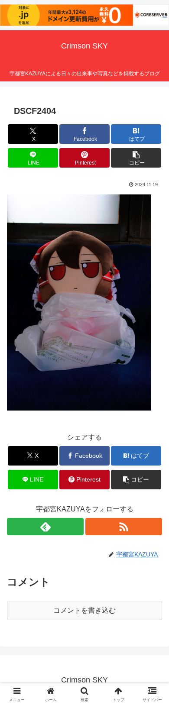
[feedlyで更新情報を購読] (45, 526)
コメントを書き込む (84, 610)
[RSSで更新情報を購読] (123, 526)
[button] (136, 158)
